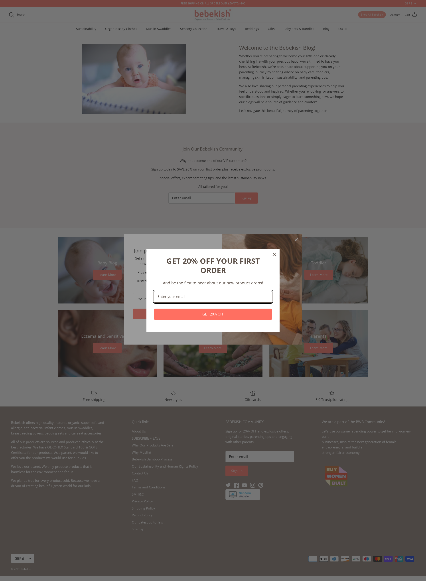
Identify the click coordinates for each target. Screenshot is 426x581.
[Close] (274, 254)
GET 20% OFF (213, 314)
